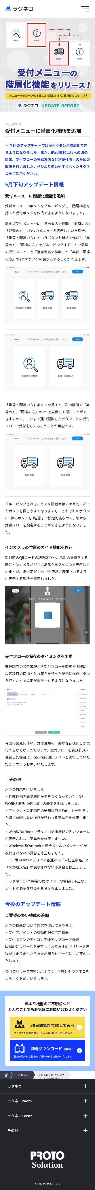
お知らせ (23, 1075)
